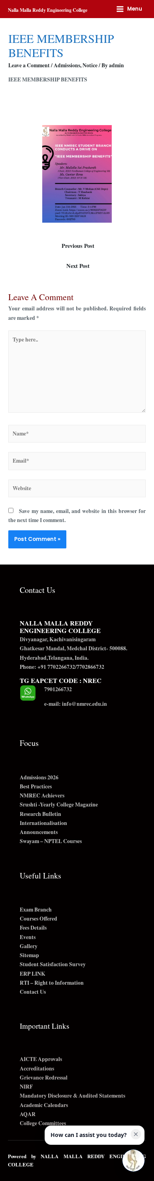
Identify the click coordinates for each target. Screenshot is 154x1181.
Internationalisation (43, 823)
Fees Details (33, 928)
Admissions (67, 65)
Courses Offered (38, 919)
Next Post (78, 266)
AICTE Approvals (41, 1059)
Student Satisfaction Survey (53, 964)
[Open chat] (133, 1161)
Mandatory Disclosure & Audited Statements (72, 1096)
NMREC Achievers (42, 795)
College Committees (43, 1123)
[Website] (77, 490)
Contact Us (33, 992)
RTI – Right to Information (52, 983)
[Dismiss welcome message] (136, 1134)
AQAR (28, 1114)
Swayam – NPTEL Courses (51, 841)
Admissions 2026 (39, 777)
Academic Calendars (44, 1105)
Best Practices (36, 786)
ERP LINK (32, 974)
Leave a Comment (29, 65)
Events (28, 937)
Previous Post (78, 246)
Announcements (39, 832)
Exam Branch (36, 909)
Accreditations (37, 1068)
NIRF (26, 1087)
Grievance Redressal (44, 1077)
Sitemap (29, 955)
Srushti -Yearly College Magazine (59, 804)
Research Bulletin (40, 814)
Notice (90, 65)
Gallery (29, 946)
